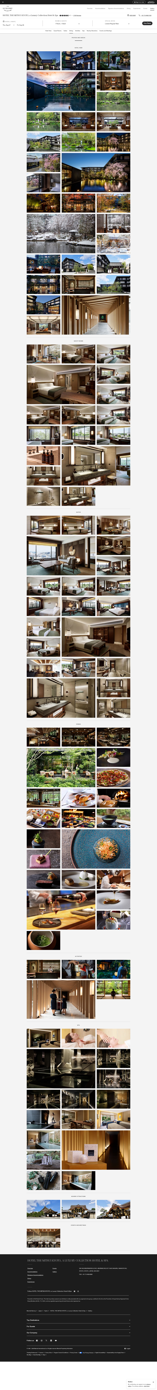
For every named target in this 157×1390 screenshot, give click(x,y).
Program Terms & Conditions (61, 1352)
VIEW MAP (132, 15)
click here (146, 1386)
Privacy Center (74, 1352)
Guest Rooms (57, 30)
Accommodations (100, 8)
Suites (65, 30)
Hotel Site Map (37, 1354)
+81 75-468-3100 (146, 15)
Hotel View (48, 30)
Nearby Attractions (92, 30)
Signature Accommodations (116, 8)
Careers (41, 1352)
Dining (128, 8)
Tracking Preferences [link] (32, 1352)
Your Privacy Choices (87, 1352)
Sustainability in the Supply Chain (115, 1352)
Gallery (152, 8)
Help (44, 1354)
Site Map (29, 1354)
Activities (77, 30)
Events (145, 8)
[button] (139, 2)
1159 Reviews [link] (77, 15)
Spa (83, 30)
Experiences (136, 8)
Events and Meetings (106, 30)
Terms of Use (48, 1352)
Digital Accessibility (100, 1352)
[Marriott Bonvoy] (150, 2)
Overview (89, 8)
